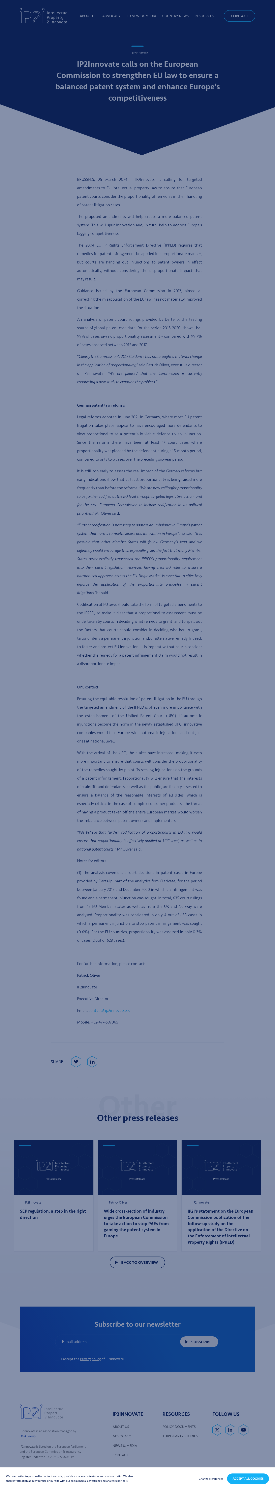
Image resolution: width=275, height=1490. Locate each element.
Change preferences (211, 1479)
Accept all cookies (248, 1479)
